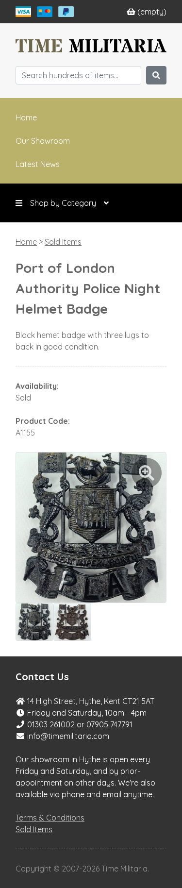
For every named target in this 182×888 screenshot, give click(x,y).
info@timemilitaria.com (68, 736)
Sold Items (63, 242)
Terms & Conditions (50, 817)
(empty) (151, 12)
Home (26, 117)
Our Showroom (43, 141)
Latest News (38, 164)
